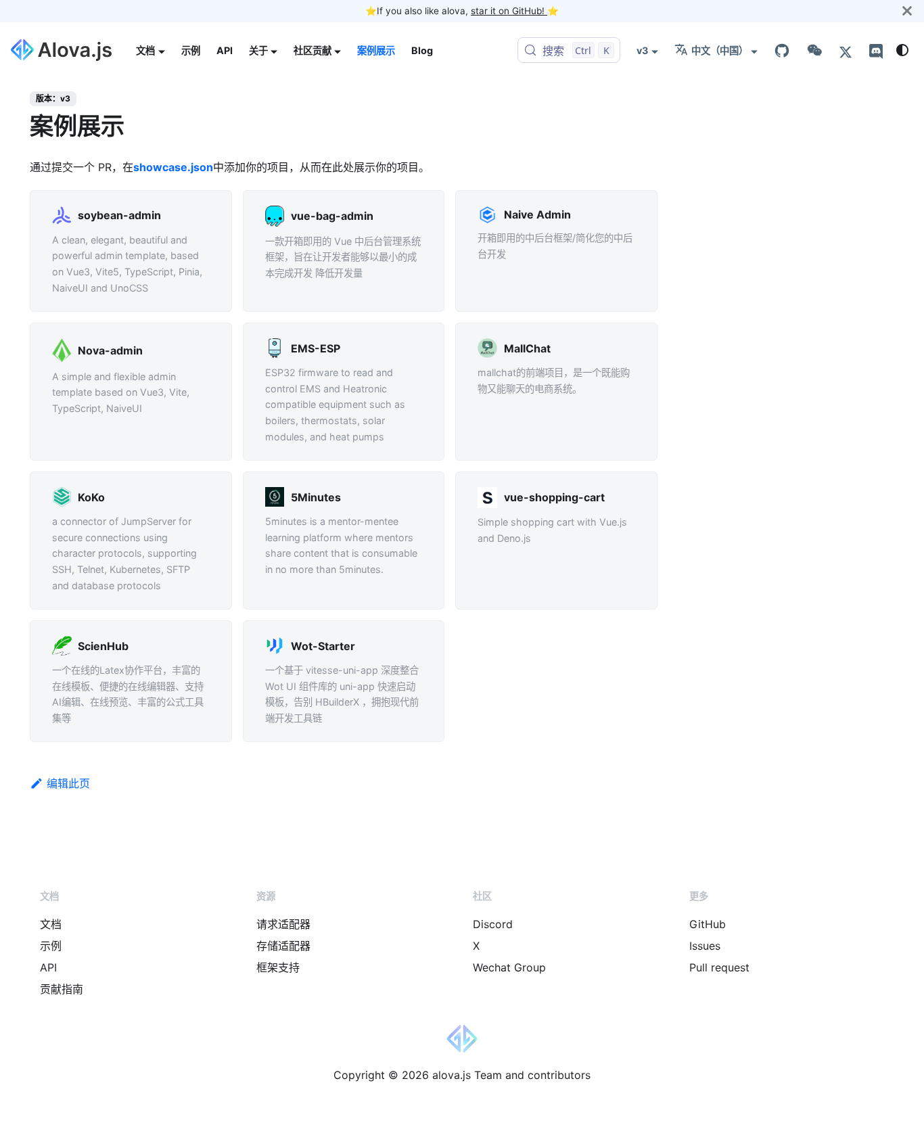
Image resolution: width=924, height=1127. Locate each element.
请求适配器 (283, 924)
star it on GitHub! (509, 10)
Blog (422, 50)
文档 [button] (145, 50)
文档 (51, 924)
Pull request (719, 967)
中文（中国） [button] (719, 50)
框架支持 (278, 967)
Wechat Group (509, 967)
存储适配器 (283, 945)
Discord (493, 924)
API (224, 50)
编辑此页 (68, 783)
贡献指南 (61, 989)
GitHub (707, 924)
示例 (190, 50)
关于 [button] (258, 50)
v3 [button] (642, 50)
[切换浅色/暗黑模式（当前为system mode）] (902, 50)
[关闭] (907, 11)
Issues (704, 945)
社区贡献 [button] (312, 50)
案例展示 (376, 50)
